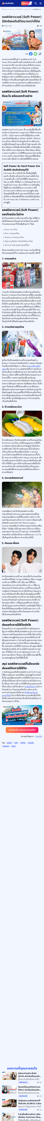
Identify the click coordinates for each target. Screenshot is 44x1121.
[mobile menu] (40, 3)
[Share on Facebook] (31, 54)
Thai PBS (38, 736)
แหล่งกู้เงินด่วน (30, 686)
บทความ (11, 9)
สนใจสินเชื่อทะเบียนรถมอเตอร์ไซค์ (22, 730)
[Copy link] (40, 54)
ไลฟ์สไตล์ (19, 9)
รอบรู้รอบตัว (27, 9)
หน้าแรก (4, 9)
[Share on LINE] (35, 54)
